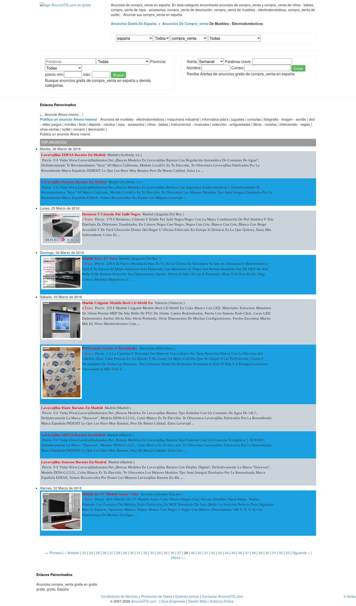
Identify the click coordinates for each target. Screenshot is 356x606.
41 (206, 552)
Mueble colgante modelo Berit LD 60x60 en (117, 303)
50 (267, 552)
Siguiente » (301, 552)
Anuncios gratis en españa (133, 23)
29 (125, 552)
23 (84, 552)
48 (254, 552)
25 (98, 552)
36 (172, 552)
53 (288, 552)
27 (111, 552)
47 (247, 552)
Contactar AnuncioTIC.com (222, 596)
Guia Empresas (173, 601)
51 (274, 552)
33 (152, 552)
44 (227, 552)
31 (138, 552)
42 (213, 552)
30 (132, 552)
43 (220, 552)
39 (193, 552)
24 (91, 552)
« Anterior (71, 552)
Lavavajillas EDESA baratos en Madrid (73, 155)
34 (159, 552)
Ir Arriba (350, 596)
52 (281, 552)
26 (105, 552)
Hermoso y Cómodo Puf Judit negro (111, 214)
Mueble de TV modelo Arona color (110, 494)
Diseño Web (197, 601)
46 (240, 552)
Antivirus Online (221, 601)
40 (199, 552)
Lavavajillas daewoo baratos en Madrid (73, 182)
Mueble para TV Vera (99, 258)
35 (166, 552)
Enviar (298, 68)
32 (145, 552)
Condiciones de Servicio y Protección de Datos (136, 596)
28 (118, 552)
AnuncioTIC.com (143, 601)
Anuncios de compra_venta (185, 23)
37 (179, 552)
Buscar (118, 74)
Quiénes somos (187, 596)
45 (233, 552)
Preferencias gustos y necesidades (110, 348)
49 (261, 552)
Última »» (178, 557)
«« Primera (53, 552)
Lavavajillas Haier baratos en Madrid (72, 408)
